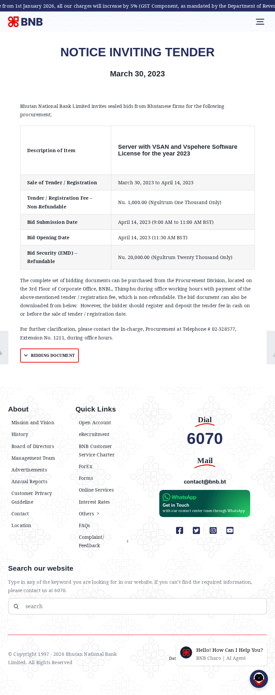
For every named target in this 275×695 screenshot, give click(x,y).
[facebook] (179, 530)
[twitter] (196, 530)
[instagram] (213, 530)
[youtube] (230, 530)
